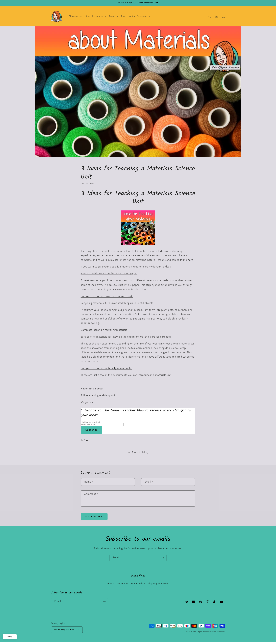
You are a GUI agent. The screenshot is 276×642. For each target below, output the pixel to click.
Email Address (88, 424)
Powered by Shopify (217, 632)
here (190, 260)
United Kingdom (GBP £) (65, 629)
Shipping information (158, 583)
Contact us (122, 583)
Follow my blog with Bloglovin (98, 395)
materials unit (163, 375)
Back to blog (140, 452)
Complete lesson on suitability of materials (106, 368)
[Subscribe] (162, 558)
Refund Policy (138, 583)
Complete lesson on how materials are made (107, 296)
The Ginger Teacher (201, 632)
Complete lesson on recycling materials (104, 330)
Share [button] (87, 440)
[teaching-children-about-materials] (138, 244)
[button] (95, 16)
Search (110, 583)
